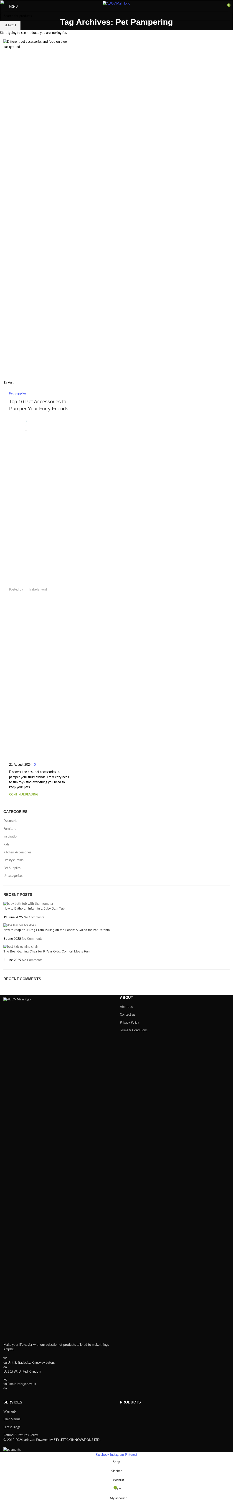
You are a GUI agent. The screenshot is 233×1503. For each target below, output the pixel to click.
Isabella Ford (38, 589)
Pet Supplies (17, 393)
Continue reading (23, 794)
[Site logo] (116, 6)
